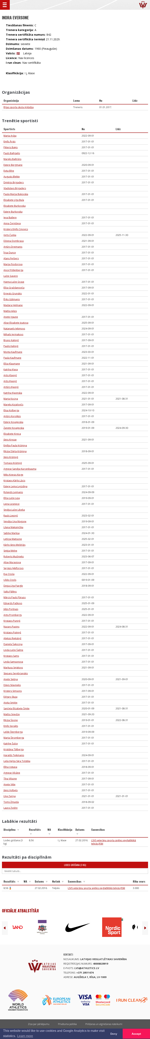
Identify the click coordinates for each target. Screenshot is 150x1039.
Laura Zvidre (11, 807)
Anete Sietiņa (11, 679)
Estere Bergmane (13, 165)
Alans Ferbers (11, 258)
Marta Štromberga (14, 737)
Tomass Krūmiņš (13, 463)
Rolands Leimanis (13, 492)
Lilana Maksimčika (13, 527)
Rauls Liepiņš (11, 515)
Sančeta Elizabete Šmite (16, 708)
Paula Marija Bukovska (16, 194)
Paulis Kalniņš (11, 346)
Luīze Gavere (11, 276)
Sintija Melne (10, 550)
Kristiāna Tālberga (14, 749)
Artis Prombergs (13, 615)
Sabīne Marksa (12, 533)
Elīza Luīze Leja (12, 498)
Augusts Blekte (12, 176)
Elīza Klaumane (12, 363)
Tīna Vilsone (10, 778)
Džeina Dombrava (14, 241)
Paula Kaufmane (12, 357)
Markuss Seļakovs (13, 667)
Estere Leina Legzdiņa (15, 486)
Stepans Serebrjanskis (16, 673)
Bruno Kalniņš (11, 340)
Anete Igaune (11, 317)
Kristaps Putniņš (12, 632)
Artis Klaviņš (10, 375)
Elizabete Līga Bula (14, 200)
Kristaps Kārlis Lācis (14, 480)
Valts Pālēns (10, 591)
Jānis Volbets (11, 790)
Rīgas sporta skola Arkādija (19, 107)
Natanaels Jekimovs (14, 328)
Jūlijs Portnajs (11, 609)
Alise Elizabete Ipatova (16, 322)
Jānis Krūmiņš (11, 457)
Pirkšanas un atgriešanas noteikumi (103, 1024)
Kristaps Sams (11, 656)
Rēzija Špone (11, 720)
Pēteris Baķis (11, 147)
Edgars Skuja (10, 696)
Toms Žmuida (11, 802)
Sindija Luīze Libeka (14, 509)
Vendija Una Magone (15, 521)
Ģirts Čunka (10, 235)
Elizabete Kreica (12, 433)
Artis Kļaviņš (10, 381)
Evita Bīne (9, 170)
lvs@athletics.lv (86, 968)
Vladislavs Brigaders (15, 188)
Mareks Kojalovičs (13, 404)
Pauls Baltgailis (12, 153)
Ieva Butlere (10, 217)
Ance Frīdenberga (13, 270)
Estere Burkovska (13, 211)
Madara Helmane (13, 305)
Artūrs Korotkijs (12, 416)
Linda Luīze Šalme (13, 650)
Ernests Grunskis (13, 293)
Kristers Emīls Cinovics (16, 229)
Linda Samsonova (13, 661)
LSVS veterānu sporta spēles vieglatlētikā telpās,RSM (96, 888)
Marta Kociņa (11, 398)
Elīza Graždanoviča (14, 287)
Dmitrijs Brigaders (14, 182)
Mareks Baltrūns (12, 159)
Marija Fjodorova (13, 264)
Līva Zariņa (10, 796)
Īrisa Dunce (10, 252)
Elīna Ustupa (10, 767)
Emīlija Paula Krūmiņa (15, 445)
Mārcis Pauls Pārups (15, 597)
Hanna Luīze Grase (14, 281)
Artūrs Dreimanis (13, 246)
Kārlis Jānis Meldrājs (14, 544)
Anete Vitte (9, 784)
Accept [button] (136, 1033)
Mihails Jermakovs (13, 334)
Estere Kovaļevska (13, 422)
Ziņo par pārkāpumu (38, 1024)
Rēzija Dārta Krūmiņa (15, 451)
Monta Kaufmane (13, 352)
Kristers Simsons (13, 691)
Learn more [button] (25, 1036)
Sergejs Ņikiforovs (13, 568)
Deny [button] (113, 1033)
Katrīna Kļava (11, 369)
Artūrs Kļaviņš (11, 387)
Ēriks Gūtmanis (12, 299)
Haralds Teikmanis (14, 755)
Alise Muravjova (12, 562)
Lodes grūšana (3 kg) (75, 865)
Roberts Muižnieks (14, 556)
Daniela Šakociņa (13, 644)
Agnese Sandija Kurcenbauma (20, 469)
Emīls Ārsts (9, 141)
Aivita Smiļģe (10, 702)
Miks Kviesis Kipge (13, 474)
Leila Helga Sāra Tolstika (17, 761)
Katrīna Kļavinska (13, 393)
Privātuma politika (67, 1024)
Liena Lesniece (12, 504)
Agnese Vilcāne (12, 772)
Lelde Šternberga (13, 732)
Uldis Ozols (10, 580)
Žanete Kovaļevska (14, 428)
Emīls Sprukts (11, 726)
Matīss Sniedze (12, 714)
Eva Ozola (9, 574)
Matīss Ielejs (10, 311)
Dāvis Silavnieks (12, 685)
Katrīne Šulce (11, 743)
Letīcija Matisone (13, 539)
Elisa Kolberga (11, 410)
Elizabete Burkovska (15, 205)
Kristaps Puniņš (12, 620)
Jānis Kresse (10, 439)
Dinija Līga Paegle (13, 585)
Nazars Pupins (11, 626)
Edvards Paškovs (13, 603)
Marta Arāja (10, 135)
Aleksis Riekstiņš (12, 638)
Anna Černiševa (12, 223)
